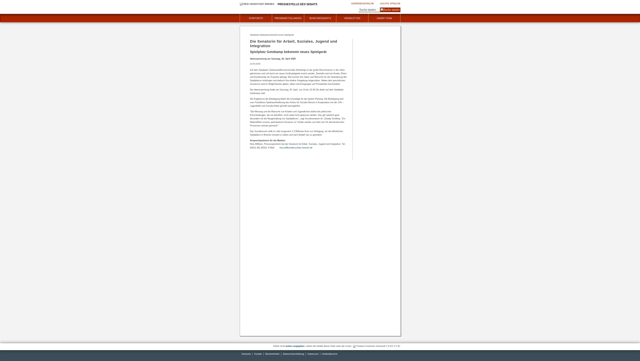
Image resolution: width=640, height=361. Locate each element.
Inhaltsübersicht (329, 354)
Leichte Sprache (390, 3)
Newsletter (352, 18)
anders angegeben (295, 346)
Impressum (313, 354)
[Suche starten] (390, 10)
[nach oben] (630, 351)
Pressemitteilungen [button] (288, 18)
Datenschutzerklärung (293, 354)
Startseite (246, 354)
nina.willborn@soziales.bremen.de (295, 147)
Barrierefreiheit (272, 354)
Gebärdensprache (362, 3)
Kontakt (258, 354)
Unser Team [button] (384, 18)
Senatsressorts (320, 18)
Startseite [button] (256, 18)
